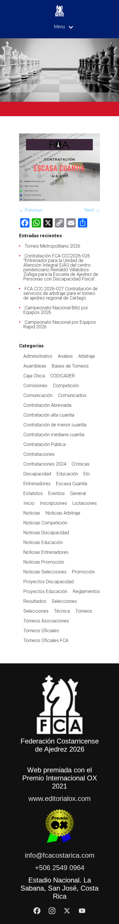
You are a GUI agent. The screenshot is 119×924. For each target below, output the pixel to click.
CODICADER (62, 376)
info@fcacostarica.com (59, 855)
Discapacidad (37, 474)
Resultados (34, 601)
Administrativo (37, 356)
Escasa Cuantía (71, 483)
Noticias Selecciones (44, 572)
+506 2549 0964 (59, 868)
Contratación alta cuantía (48, 415)
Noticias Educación (43, 542)
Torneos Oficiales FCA (45, 640)
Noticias (31, 513)
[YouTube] (82, 910)
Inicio (28, 503)
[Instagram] (52, 910)
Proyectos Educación (45, 591)
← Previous (30, 210)
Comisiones (35, 385)
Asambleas (34, 366)
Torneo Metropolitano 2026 (52, 246)
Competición (66, 385)
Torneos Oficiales (41, 630)
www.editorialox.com (59, 798)
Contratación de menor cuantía (54, 425)
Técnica (62, 611)
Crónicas (81, 464)
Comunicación (38, 395)
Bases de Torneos (70, 366)
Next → (92, 210)
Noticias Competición (45, 523)
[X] (67, 910)
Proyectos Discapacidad (48, 581)
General (78, 493)
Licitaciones (84, 503)
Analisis (65, 356)
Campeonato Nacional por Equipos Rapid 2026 (59, 324)
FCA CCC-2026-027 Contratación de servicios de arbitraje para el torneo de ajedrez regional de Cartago (60, 293)
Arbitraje (86, 356)
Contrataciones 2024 (44, 464)
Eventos (56, 493)
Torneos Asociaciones (46, 621)
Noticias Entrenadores (45, 552)
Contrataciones (39, 454)
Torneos (83, 611)
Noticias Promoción (43, 562)
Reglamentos (86, 591)
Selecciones (64, 601)
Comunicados (72, 395)
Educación (67, 474)
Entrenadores (37, 483)
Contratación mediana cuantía (53, 434)
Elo (86, 474)
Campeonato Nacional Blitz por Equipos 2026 (55, 310)
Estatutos (33, 493)
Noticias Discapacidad (46, 532)
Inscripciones (53, 503)
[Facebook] (37, 910)
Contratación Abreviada (47, 405)
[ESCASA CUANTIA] (59, 199)
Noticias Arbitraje (63, 513)
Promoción (83, 572)
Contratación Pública (44, 444)
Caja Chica (34, 376)
